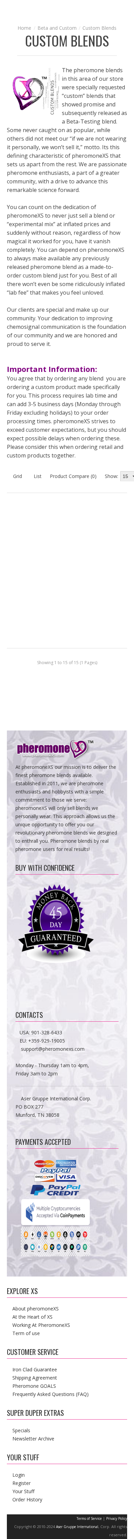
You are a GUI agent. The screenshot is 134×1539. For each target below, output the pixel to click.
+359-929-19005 (46, 1040)
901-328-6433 (46, 1032)
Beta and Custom (57, 28)
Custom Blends (99, 28)
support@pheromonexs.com (53, 1049)
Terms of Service (89, 1518)
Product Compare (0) (73, 476)
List (37, 476)
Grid (17, 476)
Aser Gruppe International (77, 1526)
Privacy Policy (116, 1518)
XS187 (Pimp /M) (123, 533)
